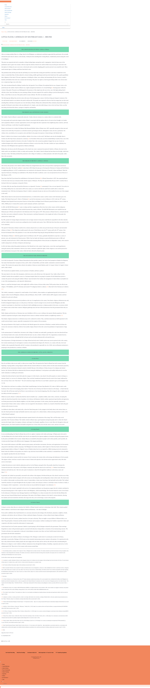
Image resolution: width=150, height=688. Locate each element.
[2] (28, 138)
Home (6, 4)
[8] (11, 230)
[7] (19, 207)
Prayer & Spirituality (8, 10)
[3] (22, 168)
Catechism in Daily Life (32, 652)
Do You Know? (5, 677)
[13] (20, 393)
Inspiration (7, 14)
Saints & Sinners (8, 8)
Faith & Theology (8, 12)
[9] (14, 235)
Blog (6, 31)
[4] (40, 178)
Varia (6, 19)
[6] (28, 199)
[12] (62, 315)
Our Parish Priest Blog (10, 652)
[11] (2, 289)
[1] (52, 87)
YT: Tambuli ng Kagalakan (61, 652)
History (6, 16)
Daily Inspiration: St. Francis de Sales (46, 652)
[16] (55, 485)
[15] (6, 472)
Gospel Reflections (8, 6)
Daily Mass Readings (21, 652)
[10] (47, 286)
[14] (52, 467)
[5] (41, 186)
